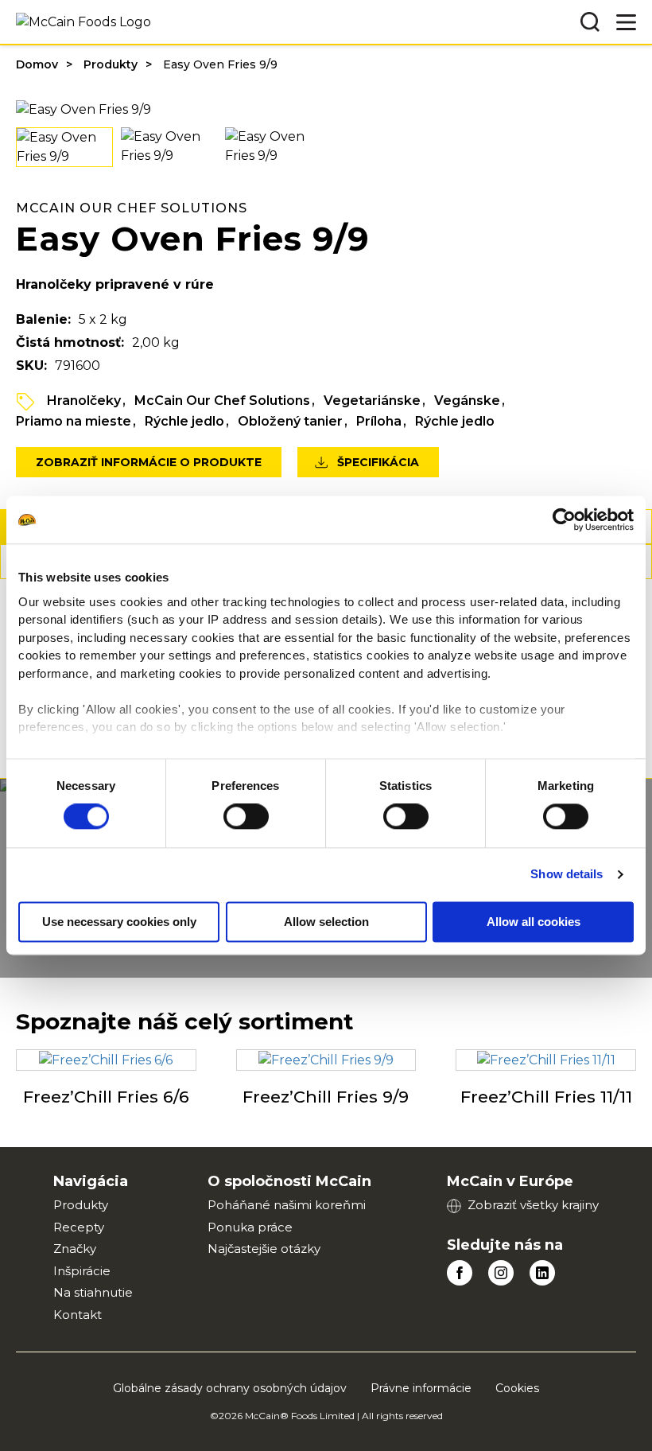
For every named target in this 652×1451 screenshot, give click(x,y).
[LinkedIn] (542, 1273)
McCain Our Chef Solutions (222, 400)
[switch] (246, 817)
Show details (566, 874)
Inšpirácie (82, 1270)
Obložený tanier (290, 421)
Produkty (110, 64)
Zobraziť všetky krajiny (533, 1204)
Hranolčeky (84, 400)
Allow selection (326, 922)
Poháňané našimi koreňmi (287, 1204)
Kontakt (77, 1314)
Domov (37, 64)
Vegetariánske (372, 400)
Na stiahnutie (93, 1292)
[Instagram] (501, 1273)
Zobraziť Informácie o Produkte (149, 462)
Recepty (78, 1227)
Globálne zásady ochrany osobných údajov (230, 1388)
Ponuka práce (250, 1227)
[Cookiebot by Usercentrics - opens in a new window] (564, 519)
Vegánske (467, 400)
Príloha (379, 421)
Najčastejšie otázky (264, 1248)
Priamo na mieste (73, 421)
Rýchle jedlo (184, 421)
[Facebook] (459, 1273)
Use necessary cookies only (119, 922)
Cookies (517, 1388)
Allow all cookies (533, 922)
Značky (74, 1248)
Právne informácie (421, 1388)
